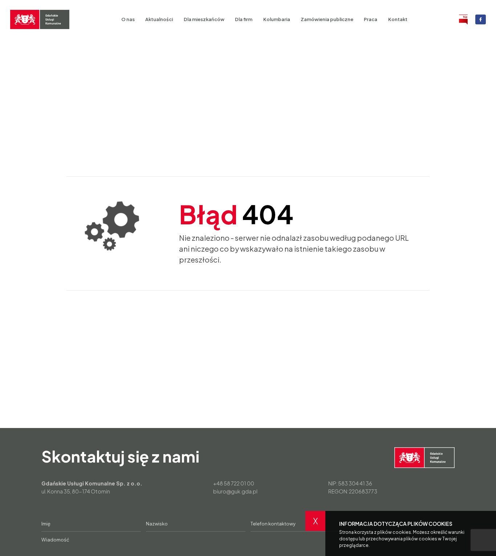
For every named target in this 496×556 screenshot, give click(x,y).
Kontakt (397, 19)
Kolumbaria (276, 19)
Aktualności (159, 19)
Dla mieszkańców (204, 19)
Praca (370, 19)
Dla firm (243, 19)
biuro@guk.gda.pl (235, 491)
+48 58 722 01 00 (233, 483)
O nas (128, 19)
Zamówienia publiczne (327, 19)
